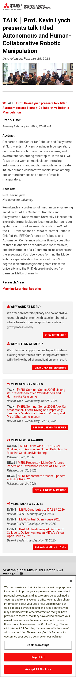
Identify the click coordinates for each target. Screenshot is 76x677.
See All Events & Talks (50, 546)
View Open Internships (50, 367)
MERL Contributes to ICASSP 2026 (42, 509)
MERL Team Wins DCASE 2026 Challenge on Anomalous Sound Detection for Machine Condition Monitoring (37, 449)
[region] (38, 626)
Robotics (35, 288)
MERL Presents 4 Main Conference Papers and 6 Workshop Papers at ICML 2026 (36, 464)
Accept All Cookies (38, 669)
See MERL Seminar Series (49, 427)
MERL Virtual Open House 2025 (39, 519)
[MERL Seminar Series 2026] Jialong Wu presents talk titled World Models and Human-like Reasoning (36, 393)
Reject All (37, 657)
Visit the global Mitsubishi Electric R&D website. (33, 572)
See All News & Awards (50, 490)
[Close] (71, 581)
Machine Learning (15, 288)
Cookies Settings (38, 645)
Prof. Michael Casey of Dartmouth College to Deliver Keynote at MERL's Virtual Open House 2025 (35, 533)
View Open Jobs (55, 335)
